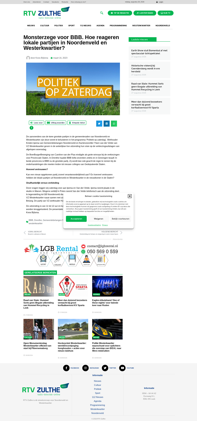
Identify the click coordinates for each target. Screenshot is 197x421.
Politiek (97, 389)
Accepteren (76, 218)
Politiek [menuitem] (58, 25)
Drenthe (38, 220)
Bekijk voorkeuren (120, 218)
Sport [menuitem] (71, 25)
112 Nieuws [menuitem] (85, 25)
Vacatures (55, 2)
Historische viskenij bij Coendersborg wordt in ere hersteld (145, 68)
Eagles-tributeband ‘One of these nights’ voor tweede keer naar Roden (105, 302)
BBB (31, 220)
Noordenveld (97, 413)
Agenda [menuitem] (100, 25)
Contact (46, 2)
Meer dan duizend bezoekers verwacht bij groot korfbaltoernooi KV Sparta (72, 302)
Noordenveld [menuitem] (163, 25)
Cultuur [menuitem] (44, 25)
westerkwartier (35, 223)
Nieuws (27, 294)
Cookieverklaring (94, 225)
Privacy (105, 225)
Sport (97, 393)
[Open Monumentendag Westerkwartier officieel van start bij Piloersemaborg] (38, 329)
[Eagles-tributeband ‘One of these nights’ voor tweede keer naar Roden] (107, 286)
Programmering (97, 405)
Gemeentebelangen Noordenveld (59, 220)
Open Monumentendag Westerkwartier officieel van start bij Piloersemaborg (37, 345)
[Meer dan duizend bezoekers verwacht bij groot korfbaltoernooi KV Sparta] (73, 286)
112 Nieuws (97, 397)
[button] (129, 196)
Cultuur (28, 337)
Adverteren (37, 2)
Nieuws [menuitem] (31, 25)
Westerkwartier (97, 409)
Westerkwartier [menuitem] (141, 25)
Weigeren (98, 218)
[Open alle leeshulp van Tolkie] (31, 128)
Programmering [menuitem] (118, 25)
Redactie (65, 2)
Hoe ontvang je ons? (78, 2)
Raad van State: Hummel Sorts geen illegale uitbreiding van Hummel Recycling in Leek (147, 86)
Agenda (96, 294)
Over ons (26, 2)
